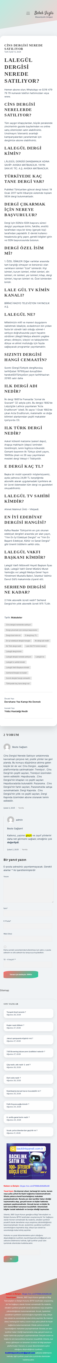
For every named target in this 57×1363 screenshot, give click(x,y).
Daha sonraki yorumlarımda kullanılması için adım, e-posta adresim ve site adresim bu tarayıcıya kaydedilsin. (27, 951)
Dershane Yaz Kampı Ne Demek (22, 701)
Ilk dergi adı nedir (42, 641)
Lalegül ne (40, 657)
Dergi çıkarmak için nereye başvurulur (21, 630)
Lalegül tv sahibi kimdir (15, 662)
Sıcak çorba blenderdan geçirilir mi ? (22, 1130)
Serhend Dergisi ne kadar (16, 673)
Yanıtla (21, 808)
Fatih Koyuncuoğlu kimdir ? (18, 1104)
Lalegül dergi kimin (13, 651)
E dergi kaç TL (31, 635)
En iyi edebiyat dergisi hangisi (18, 641)
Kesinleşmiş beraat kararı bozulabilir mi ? (24, 1091)
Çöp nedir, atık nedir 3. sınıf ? (19, 1065)
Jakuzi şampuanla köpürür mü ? (20, 1038)
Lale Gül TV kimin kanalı (36, 646)
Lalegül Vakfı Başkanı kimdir (17, 667)
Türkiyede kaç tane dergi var (18, 683)
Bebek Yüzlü (43, 13)
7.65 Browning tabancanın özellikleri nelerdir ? (26, 1051)
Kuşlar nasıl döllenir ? (15, 1025)
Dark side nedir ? (14, 1078)
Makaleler (16, 617)
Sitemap (4, 990)
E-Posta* (7, 921)
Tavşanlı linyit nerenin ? (16, 1012)
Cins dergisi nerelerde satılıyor (18, 625)
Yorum (6, 876)
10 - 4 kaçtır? (10, 959)
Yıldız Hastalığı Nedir (16, 711)
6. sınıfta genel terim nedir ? (18, 1117)
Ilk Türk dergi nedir (13, 646)
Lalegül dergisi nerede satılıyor (18, 657)
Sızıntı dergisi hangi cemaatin (18, 678)
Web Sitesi (8, 934)
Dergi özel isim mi (13, 635)
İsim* (6, 908)
